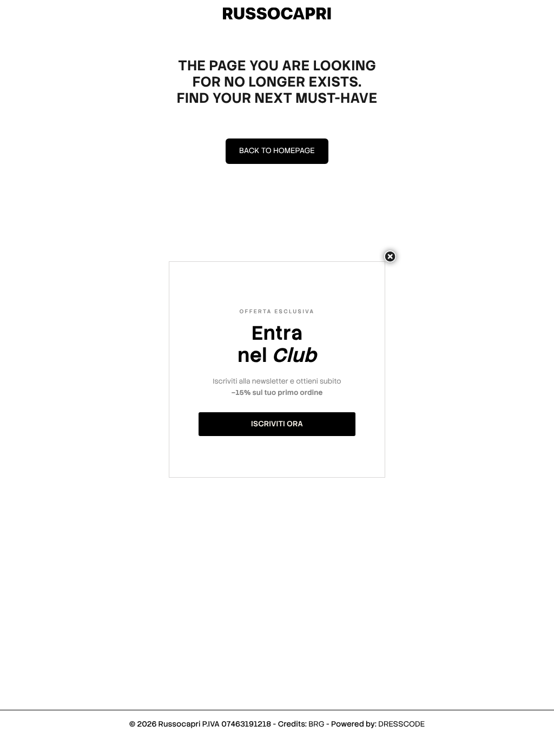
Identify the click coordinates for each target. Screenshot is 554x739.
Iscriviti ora (277, 424)
